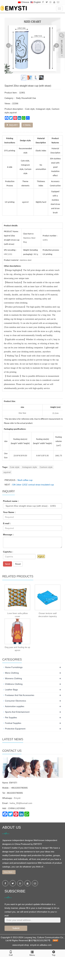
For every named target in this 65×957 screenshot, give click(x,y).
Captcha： (8, 552)
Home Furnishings (14, 667)
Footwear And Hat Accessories (19, 695)
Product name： (11, 501)
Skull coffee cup (24, 480)
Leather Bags (11, 689)
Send (7, 564)
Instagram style (29, 467)
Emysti (17, 798)
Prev (8, 45)
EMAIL (27, 125)
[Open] (61, 45)
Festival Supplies (13, 723)
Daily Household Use (25, 98)
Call (11, 955)
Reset (18, 564)
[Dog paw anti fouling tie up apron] (17, 631)
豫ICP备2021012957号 (39, 940)
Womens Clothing (13, 678)
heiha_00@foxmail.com (21, 803)
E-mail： (7, 523)
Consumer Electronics (15, 701)
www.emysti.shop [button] (20, 945)
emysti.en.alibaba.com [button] (41, 945)
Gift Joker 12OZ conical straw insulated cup (33, 484)
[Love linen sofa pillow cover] (17, 597)
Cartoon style (46, 467)
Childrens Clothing (14, 684)
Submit (15, 928)
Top (53, 955)
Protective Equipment (15, 728)
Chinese (25, 2)
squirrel (7, 472)
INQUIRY (13, 125)
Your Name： (9, 512)
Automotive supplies (14, 706)
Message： (8, 534)
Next (56, 45)
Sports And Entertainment (17, 712)
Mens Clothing (12, 673)
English (37, 2)
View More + (9, 872)
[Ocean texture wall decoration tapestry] (47, 597)
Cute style (14, 467)
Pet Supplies (11, 717)
